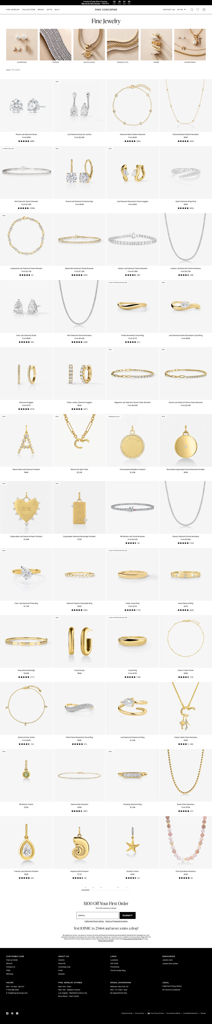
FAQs (8, 970)
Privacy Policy (139, 1013)
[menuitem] (28, 960)
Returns (9, 963)
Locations (114, 960)
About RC (62, 963)
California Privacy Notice (94, 921)
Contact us (169, 10)
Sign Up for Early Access (90, 3)
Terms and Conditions (173, 1013)
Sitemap (203, 1013)
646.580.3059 (13, 990)
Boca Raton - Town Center (68, 996)
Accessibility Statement (190, 1013)
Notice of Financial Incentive (116, 921)
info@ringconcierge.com (18, 993)
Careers (61, 960)
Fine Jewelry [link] (13, 10)
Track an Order (12, 960)
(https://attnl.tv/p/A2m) (105, 941)
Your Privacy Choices (157, 1013)
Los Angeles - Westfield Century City (72, 993)
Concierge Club (64, 967)
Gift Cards (114, 963)
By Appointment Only (118, 993)
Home (8, 70)
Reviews (61, 974)
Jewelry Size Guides (170, 963)
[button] (192, 9)
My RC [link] (180, 10)
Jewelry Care (167, 960)
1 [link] (85, 887)
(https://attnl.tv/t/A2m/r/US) (133, 939)
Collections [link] (28, 10)
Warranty (9, 974)
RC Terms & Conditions (171, 990)
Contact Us (10, 967)
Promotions (114, 967)
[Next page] (126, 887)
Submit (128, 915)
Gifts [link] (49, 10)
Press (60, 970)
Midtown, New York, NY (119, 986)
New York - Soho (64, 986)
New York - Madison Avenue (69, 990)
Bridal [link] (41, 10)
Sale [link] (57, 10)
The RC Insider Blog (117, 970)
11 (118, 887)
